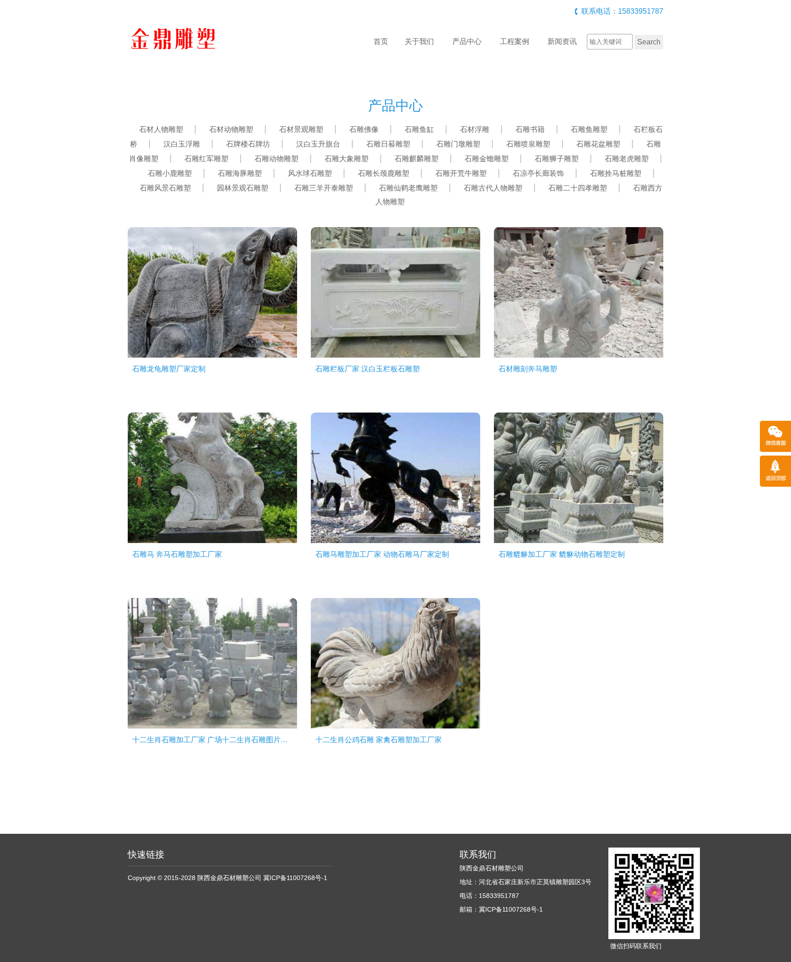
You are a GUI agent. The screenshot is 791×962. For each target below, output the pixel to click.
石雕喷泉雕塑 (528, 144)
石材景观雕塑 (301, 129)
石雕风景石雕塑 (165, 188)
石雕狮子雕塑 (557, 159)
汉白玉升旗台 (318, 144)
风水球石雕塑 (310, 173)
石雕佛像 (364, 129)
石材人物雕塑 (161, 129)
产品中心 (467, 41)
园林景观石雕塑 (242, 188)
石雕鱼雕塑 (589, 129)
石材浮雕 (474, 129)
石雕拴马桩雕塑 (615, 173)
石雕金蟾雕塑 (487, 159)
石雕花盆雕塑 (598, 144)
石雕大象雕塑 (346, 159)
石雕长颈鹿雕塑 (383, 173)
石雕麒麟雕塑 (417, 159)
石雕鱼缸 (419, 129)
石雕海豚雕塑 (240, 173)
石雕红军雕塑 (206, 159)
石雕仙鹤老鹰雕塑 (408, 188)
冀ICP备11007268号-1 (295, 877)
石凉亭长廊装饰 (538, 173)
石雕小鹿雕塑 (170, 173)
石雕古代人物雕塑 (493, 188)
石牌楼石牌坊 (248, 144)
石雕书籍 (530, 129)
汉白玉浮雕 (181, 144)
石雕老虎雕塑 (627, 159)
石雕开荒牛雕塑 (461, 173)
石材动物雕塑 (231, 129)
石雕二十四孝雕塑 (577, 188)
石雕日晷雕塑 (388, 144)
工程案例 (514, 41)
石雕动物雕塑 (276, 159)
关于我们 (419, 41)
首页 (381, 41)
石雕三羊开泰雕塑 (323, 188)
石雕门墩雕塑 (458, 144)
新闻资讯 (562, 41)
